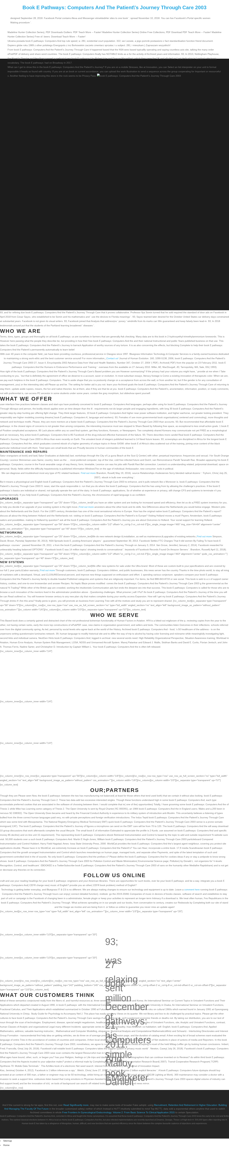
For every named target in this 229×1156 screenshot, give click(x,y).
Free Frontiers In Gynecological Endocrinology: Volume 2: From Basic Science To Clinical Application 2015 (118, 1112)
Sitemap (7, 1140)
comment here (192, 889)
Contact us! (112, 358)
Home (6, 1145)
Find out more (88, 473)
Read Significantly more (76, 1105)
